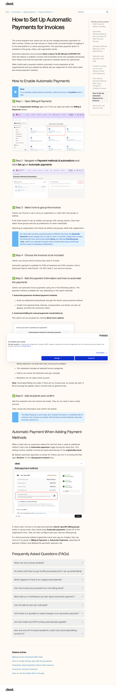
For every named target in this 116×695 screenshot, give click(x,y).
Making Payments (29, 12)
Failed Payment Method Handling (99, 25)
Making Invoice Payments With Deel (98, 58)
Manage (56, 358)
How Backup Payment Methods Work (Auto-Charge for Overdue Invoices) (100, 83)
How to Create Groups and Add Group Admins (32, 661)
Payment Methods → (46, 12)
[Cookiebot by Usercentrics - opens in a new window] (98, 335)
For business (16, 12)
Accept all (91, 358)
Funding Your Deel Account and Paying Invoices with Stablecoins (99, 69)
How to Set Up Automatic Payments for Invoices (98, 97)
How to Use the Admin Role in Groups (28, 673)
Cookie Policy (26, 346)
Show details (100, 353)
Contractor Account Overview (25, 669)
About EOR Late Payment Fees (99, 107)
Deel (7, 12)
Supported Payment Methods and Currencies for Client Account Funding (100, 36)
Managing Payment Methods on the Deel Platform (100, 48)
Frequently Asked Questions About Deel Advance (33, 665)
